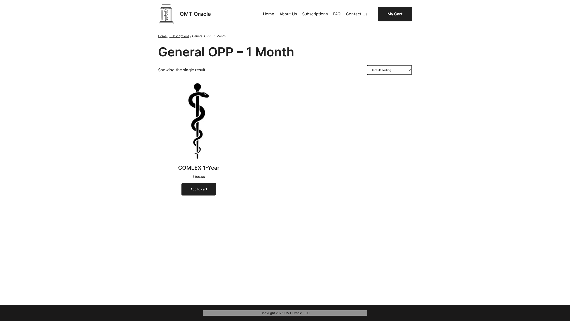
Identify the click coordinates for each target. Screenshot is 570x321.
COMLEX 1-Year (199, 168)
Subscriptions (179, 36)
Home (162, 36)
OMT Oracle (195, 14)
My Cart (395, 14)
